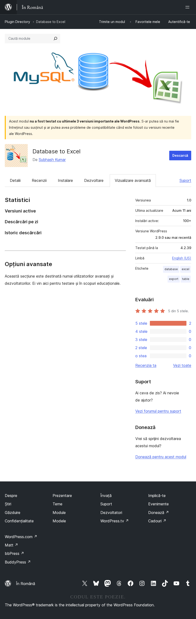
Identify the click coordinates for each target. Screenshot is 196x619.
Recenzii (39, 180)
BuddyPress (18, 562)
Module (59, 512)
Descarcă (180, 155)
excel (185, 269)
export (173, 279)
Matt (11, 545)
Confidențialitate (19, 521)
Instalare (65, 180)
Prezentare (62, 495)
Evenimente (158, 504)
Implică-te (157, 495)
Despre (11, 495)
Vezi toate (182, 365)
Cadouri (157, 521)
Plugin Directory (17, 22)
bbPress (14, 553)
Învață (106, 495)
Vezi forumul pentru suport (158, 411)
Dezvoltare (93, 180)
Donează (158, 512)
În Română (25, 583)
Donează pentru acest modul (160, 456)
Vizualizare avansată (133, 180)
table (185, 279)
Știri (8, 504)
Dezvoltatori (111, 512)
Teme (57, 504)
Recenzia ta (145, 365)
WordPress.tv (114, 521)
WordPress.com (21, 536)
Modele (59, 521)
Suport (185, 180)
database (171, 269)
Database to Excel (57, 151)
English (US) (181, 258)
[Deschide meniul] (188, 7)
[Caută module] (55, 38)
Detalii (15, 180)
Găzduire (12, 512)
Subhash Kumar (52, 159)
